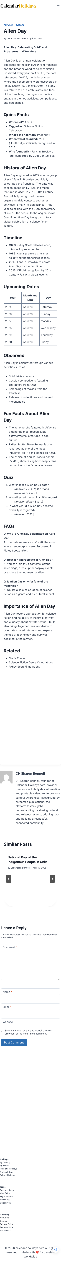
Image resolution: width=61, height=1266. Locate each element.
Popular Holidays (14, 25)
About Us (4, 1218)
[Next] (52, 879)
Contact (4, 1221)
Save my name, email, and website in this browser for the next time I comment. (28, 1032)
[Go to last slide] (8, 879)
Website (8, 1021)
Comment (10, 947)
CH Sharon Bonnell (16, 38)
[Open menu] (58, 6)
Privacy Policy (6, 1224)
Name (7, 991)
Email (7, 1006)
